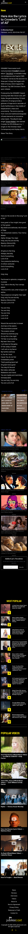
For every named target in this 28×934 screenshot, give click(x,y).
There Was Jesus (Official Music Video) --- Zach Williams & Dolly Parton (12, 782)
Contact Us (14, 913)
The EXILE (9, 73)
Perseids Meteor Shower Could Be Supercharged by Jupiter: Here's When (19, 704)
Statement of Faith (14, 910)
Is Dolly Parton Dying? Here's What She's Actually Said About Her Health (19, 607)
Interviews (14, 896)
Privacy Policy (14, 907)
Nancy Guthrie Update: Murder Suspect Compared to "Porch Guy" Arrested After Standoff (19, 656)
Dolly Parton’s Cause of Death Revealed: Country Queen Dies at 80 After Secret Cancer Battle (18, 631)
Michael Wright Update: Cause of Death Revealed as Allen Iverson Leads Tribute (19, 716)
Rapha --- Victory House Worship (12, 807)
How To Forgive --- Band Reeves (12, 877)
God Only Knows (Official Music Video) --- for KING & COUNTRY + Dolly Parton (14, 756)
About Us (14, 901)
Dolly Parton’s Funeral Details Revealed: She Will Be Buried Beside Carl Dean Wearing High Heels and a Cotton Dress (19, 644)
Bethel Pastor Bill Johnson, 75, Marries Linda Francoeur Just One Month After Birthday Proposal (19, 692)
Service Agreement (14, 904)
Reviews (14, 893)
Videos (14, 899)
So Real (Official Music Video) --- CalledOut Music (12, 854)
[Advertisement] (14, 591)
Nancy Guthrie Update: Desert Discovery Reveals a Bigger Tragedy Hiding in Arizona (19, 619)
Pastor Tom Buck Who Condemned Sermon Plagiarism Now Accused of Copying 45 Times (19, 668)
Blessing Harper (8, 30)
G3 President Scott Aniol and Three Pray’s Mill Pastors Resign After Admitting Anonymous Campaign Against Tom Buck (19, 681)
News (14, 890)
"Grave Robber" (11, 121)
